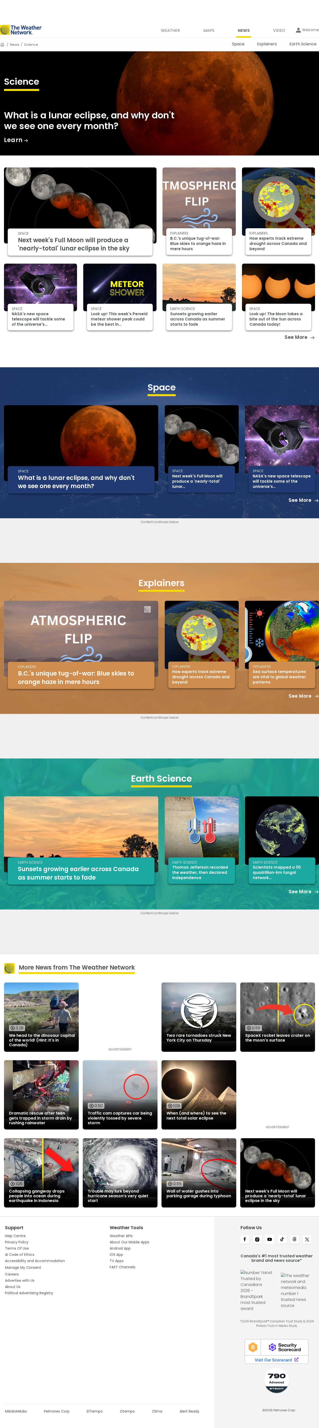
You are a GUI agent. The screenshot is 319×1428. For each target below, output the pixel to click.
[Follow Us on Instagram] (257, 1240)
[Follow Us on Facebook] (245, 1240)
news (14, 44)
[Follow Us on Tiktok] (282, 1240)
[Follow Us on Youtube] (269, 1240)
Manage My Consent (23, 1267)
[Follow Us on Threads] (294, 1240)
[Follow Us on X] (307, 1240)
